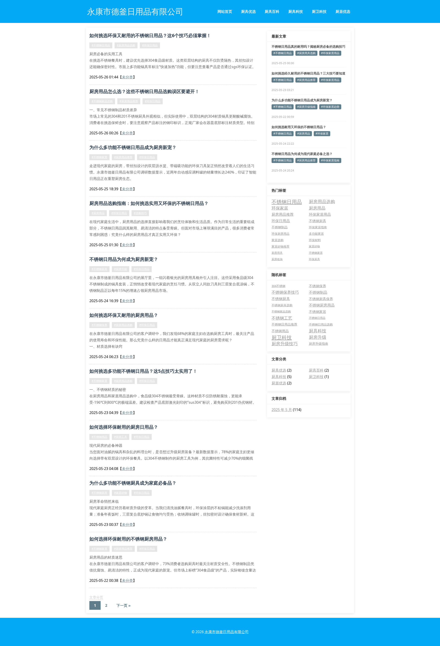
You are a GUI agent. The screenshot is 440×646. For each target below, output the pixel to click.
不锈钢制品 (280, 227)
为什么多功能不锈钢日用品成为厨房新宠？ (132, 147)
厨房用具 (277, 253)
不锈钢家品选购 (281, 311)
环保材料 (315, 240)
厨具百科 (272, 11)
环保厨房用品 (280, 234)
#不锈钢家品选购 (102, 101)
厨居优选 (343, 11)
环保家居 (280, 208)
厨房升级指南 (318, 343)
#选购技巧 (140, 213)
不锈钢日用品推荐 (284, 324)
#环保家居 (322, 133)
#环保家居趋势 (330, 107)
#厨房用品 (98, 213)
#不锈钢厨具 (99, 269)
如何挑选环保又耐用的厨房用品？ (123, 315)
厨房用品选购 (322, 201)
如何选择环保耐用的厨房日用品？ (123, 427)
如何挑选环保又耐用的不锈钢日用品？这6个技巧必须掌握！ (150, 35)
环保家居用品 (320, 214)
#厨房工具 (120, 437)
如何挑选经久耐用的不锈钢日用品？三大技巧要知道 (308, 73)
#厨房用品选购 (126, 45)
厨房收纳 (277, 259)
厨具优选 (248, 11)
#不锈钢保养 (99, 325)
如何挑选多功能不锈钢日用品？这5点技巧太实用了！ (143, 371)
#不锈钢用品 (99, 437)
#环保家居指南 (330, 160)
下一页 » (123, 605)
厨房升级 (317, 337)
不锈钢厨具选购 (282, 305)
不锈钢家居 (316, 253)
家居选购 (277, 240)
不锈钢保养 (317, 286)
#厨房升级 (120, 269)
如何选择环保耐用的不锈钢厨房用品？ (128, 539)
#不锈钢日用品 (101, 45)
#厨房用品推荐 (129, 101)
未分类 (127, 77)
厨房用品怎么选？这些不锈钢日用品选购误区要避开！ (144, 91)
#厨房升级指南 (306, 107)
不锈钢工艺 (282, 318)
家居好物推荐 (280, 246)
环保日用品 (281, 220)
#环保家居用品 (330, 53)
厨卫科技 (319, 11)
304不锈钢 (278, 286)
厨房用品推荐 (283, 214)
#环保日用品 (150, 45)
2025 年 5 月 (282, 409)
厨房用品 (317, 208)
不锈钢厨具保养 (321, 298)
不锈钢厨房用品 (322, 305)
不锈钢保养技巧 (285, 292)
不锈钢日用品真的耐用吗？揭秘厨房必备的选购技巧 (308, 46)
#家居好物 (120, 493)
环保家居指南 (318, 227)
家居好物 (314, 246)
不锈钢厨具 (317, 220)
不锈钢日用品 (287, 201)
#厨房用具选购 (306, 53)
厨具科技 (295, 11)
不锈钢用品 (280, 331)
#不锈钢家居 (99, 157)
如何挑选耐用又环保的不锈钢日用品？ (299, 127)
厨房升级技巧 (285, 344)
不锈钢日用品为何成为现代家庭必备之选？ (302, 154)
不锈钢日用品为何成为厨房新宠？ (123, 259)
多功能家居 (316, 234)
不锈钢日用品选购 (321, 324)
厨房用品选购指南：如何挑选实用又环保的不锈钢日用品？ (149, 203)
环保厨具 (314, 259)
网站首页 (224, 11)
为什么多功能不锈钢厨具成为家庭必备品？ (132, 483)
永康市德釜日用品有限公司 (227, 631)
